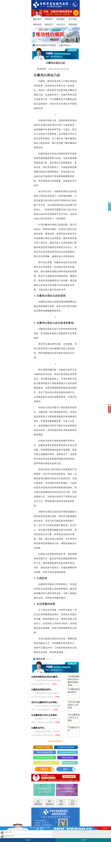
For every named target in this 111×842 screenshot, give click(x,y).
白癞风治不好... (38, 728)
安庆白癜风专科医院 (46, 45)
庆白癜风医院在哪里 (70, 763)
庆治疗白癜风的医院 (44, 752)
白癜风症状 (64, 45)
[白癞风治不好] (74, 731)
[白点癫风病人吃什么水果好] (74, 718)
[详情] (54, 684)
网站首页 (37, 19)
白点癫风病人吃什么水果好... (44, 715)
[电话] (73, 4)
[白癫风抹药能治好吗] (74, 693)
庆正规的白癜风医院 (67, 752)
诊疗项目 (72, 19)
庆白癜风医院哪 (46, 763)
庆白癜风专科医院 (43, 747)
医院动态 (37, 24)
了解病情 (44, 769)
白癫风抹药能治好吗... (41, 689)
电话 (65, 769)
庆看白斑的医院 (67, 758)
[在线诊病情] (55, 54)
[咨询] (49, 4)
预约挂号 (49, 24)
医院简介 (49, 19)
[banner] (55, 35)
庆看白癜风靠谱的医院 (45, 758)
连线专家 (27, 840)
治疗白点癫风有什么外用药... (44, 702)
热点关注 (61, 24)
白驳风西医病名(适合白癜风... (45, 677)
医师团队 (61, 19)
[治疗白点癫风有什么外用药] (74, 706)
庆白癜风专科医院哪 (66, 747)
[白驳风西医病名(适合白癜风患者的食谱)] (74, 680)
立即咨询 (84, 839)
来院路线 (72, 24)
